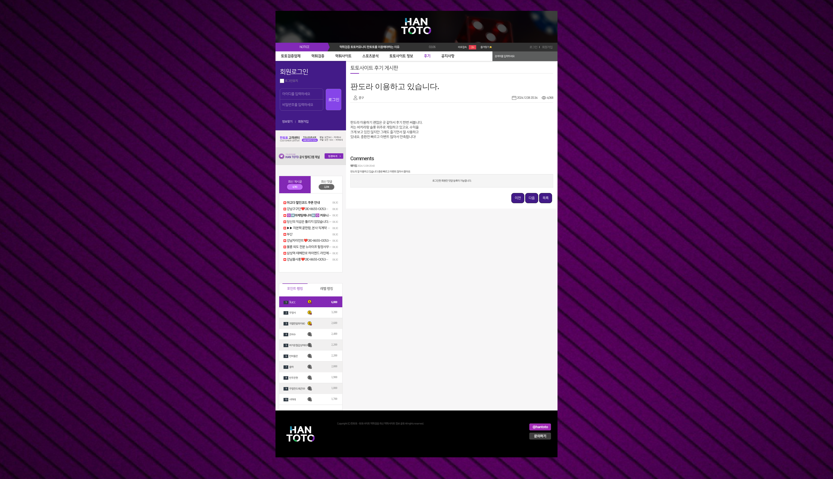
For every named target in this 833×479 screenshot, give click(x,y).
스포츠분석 (370, 56)
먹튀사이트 (343, 56)
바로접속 (466, 47)
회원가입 (547, 47)
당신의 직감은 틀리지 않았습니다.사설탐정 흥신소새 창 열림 (324, 222)
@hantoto (540, 427)
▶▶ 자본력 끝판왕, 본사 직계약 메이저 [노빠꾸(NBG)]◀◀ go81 (326, 228)
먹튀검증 (317, 56)
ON (472, 47)
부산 (289, 234)
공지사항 (447, 56)
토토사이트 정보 (401, 56)
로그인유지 (291, 80)
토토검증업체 (290, 56)
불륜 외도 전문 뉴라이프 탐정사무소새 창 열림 (315, 247)
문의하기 (540, 436)
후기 (427, 56)
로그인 (533, 47)
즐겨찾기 (484, 47)
